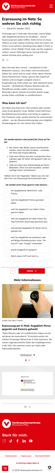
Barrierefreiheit (42, 456)
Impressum (26, 456)
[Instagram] (4, 440)
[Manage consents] (49, 467)
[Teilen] (7, 60)
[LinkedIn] (24, 440)
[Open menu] (5, 468)
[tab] (25, 360)
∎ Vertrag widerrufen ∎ (27, 463)
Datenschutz (11, 456)
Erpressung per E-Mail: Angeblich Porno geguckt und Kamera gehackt (26, 327)
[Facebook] (17, 440)
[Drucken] (3, 60)
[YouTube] (30, 440)
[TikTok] (10, 440)
